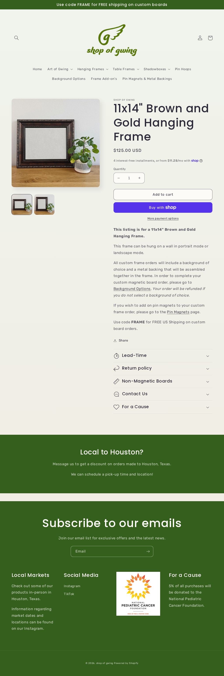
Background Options (132, 288)
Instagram (72, 586)
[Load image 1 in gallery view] (22, 204)
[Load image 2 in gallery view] (44, 204)
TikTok (69, 594)
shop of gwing (104, 663)
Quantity (120, 169)
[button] (17, 38)
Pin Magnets (178, 312)
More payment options (163, 218)
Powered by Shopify (126, 663)
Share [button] (123, 340)
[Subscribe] (148, 551)
